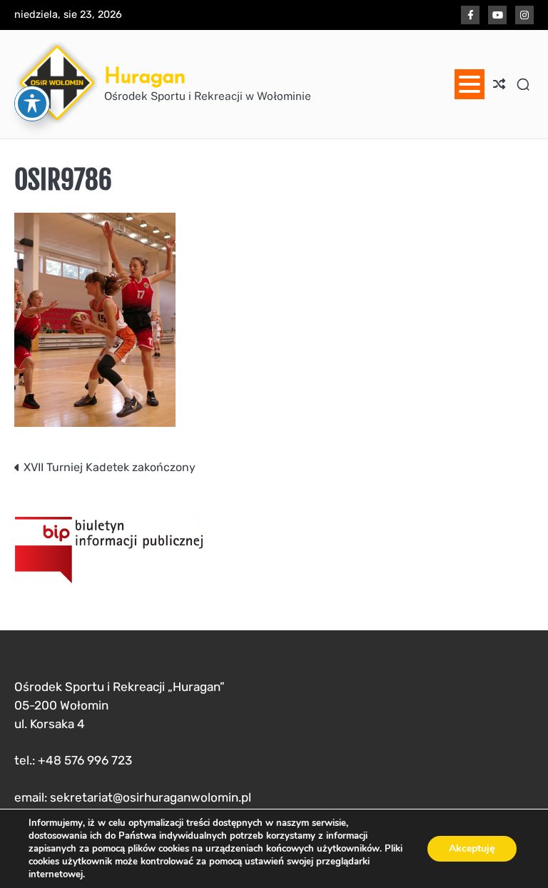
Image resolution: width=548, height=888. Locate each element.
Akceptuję (472, 848)
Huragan (145, 75)
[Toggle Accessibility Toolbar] (32, 103)
